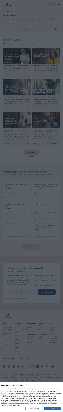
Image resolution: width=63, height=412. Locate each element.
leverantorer (10, 388)
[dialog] (31, 397)
